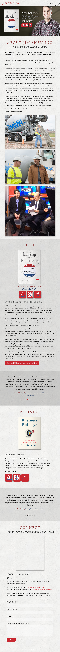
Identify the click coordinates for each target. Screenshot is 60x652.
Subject (10, 616)
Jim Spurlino (10, 3)
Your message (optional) (18, 623)
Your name (11, 602)
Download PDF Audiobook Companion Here (22, 363)
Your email (12, 609)
